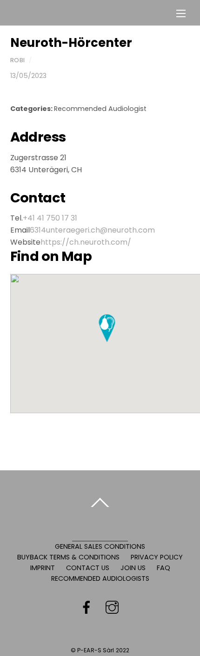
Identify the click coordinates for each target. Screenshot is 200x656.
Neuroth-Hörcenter (71, 42)
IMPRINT (42, 567)
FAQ (163, 567)
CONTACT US (87, 567)
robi (17, 60)
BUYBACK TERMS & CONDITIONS (68, 557)
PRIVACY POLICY (157, 557)
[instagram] (112, 608)
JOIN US (133, 567)
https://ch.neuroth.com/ (85, 242)
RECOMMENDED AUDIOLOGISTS (100, 578)
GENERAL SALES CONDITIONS (100, 546)
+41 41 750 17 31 (50, 218)
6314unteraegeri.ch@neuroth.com (92, 230)
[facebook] (86, 608)
